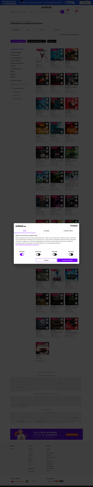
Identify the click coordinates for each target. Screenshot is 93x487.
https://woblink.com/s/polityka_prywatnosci (27, 244)
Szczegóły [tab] (46, 230)
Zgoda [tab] (24, 230)
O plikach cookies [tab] (68, 230)
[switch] (38, 254)
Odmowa (46, 260)
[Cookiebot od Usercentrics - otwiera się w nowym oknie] (71, 226)
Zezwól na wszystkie (67, 260)
